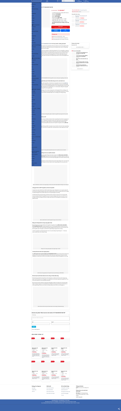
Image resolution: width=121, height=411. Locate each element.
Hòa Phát (33, 129)
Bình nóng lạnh (35, 154)
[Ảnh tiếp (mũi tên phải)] (4, 409)
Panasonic (34, 4)
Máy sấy (33, 99)
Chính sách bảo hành (50, 391)
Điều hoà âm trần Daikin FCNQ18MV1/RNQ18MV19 (55, 348)
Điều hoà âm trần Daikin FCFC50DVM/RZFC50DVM (65, 371)
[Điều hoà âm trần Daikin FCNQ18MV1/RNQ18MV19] (55, 342)
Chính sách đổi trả (49, 389)
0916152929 (75, 11)
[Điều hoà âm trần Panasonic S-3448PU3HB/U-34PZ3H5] (45, 342)
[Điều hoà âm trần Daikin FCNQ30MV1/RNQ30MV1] (55, 366)
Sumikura (33, 134)
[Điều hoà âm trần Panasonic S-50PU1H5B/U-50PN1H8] (45, 366)
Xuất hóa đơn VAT (64, 389)
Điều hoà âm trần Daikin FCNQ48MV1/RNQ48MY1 (65, 348)
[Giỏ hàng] (88, 3)
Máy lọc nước (34, 163)
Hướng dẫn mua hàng (65, 387)
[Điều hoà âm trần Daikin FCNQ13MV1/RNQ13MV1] (36, 366)
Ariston (33, 156)
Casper (33, 18)
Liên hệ (33, 391)
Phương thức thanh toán (65, 391)
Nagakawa (34, 13)
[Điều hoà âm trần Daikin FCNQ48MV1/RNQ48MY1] (65, 342)
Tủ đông (33, 125)
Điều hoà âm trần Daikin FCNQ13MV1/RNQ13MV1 (36, 371)
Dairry (33, 22)
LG (32, 11)
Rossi (33, 160)
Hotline (80, 11)
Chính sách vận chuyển (50, 393)
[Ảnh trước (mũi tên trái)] (1, 409)
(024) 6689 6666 (76, 10)
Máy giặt (33, 91)
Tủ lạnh (33, 110)
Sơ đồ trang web (79, 397)
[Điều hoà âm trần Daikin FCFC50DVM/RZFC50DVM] (65, 366)
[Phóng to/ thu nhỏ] (4, 405)
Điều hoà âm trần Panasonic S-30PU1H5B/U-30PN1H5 (35, 348)
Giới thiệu (33, 388)
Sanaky (33, 132)
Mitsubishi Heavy (35, 8)
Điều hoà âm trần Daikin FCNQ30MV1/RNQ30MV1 (55, 371)
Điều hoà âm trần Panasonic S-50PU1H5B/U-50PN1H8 (45, 371)
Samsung (33, 42)
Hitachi (33, 112)
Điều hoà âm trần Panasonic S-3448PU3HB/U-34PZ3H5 (45, 348)
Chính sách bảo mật (49, 387)
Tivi (32, 138)
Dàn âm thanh (34, 147)
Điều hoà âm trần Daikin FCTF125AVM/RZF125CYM (41, 43)
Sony (33, 149)
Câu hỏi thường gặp (64, 393)
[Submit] (74, 1)
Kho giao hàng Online (83, 10)
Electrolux (34, 92)
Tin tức (62, 395)
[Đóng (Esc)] (1, 405)
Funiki (33, 20)
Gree (33, 15)
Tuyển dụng (34, 389)
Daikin (33, 6)
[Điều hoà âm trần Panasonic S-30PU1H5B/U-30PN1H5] (36, 342)
